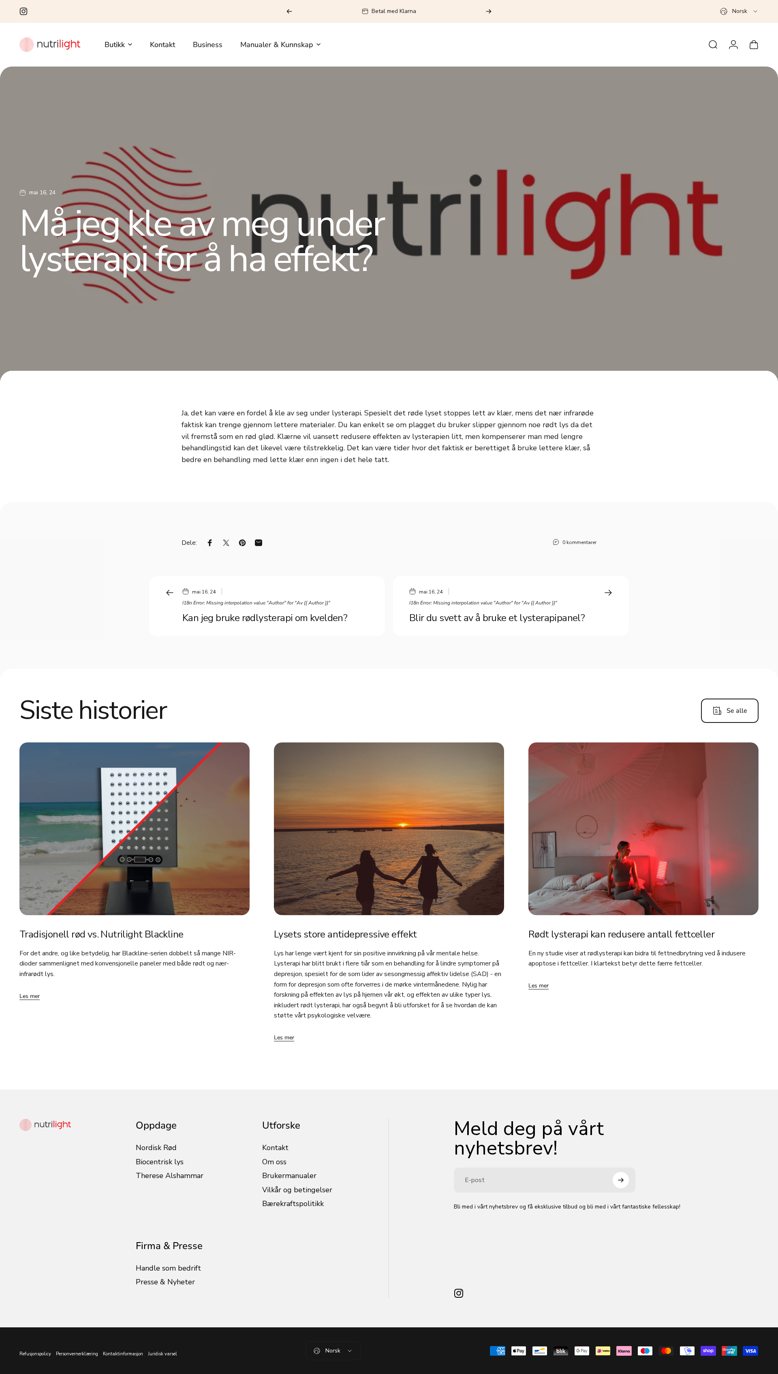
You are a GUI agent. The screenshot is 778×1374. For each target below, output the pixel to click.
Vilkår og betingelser (297, 1190)
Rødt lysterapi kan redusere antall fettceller (621, 934)
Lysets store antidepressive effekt (345, 934)
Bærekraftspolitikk (293, 1203)
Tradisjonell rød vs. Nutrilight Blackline (101, 934)
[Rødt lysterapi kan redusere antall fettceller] (643, 828)
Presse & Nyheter (165, 1282)
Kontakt (275, 1148)
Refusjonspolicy (35, 1354)
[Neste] (489, 11)
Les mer (29, 996)
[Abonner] (621, 1180)
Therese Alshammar (169, 1175)
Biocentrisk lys (160, 1162)
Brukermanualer (289, 1175)
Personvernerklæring (77, 1354)
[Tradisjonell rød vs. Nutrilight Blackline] (134, 828)
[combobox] (739, 11)
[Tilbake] (289, 11)
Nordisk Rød (156, 1148)
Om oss (274, 1162)
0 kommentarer (579, 542)
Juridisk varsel (162, 1354)
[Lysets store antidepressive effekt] (389, 828)
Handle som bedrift (168, 1268)
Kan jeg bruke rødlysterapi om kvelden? (264, 617)
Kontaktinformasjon (123, 1354)
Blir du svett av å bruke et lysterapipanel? (497, 617)
